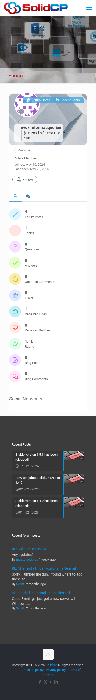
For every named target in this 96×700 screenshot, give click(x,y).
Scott (20, 584)
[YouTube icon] (51, 682)
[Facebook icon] (40, 682)
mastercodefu (26, 559)
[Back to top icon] (48, 654)
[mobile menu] (89, 7)
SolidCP (51, 665)
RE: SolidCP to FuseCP (29, 549)
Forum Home (40, 100)
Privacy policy (56, 670)
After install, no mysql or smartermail (41, 593)
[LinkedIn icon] (56, 682)
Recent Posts (70, 100)
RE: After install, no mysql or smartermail (44, 568)
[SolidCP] (36, 7)
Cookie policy (34, 670)
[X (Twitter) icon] (45, 682)
